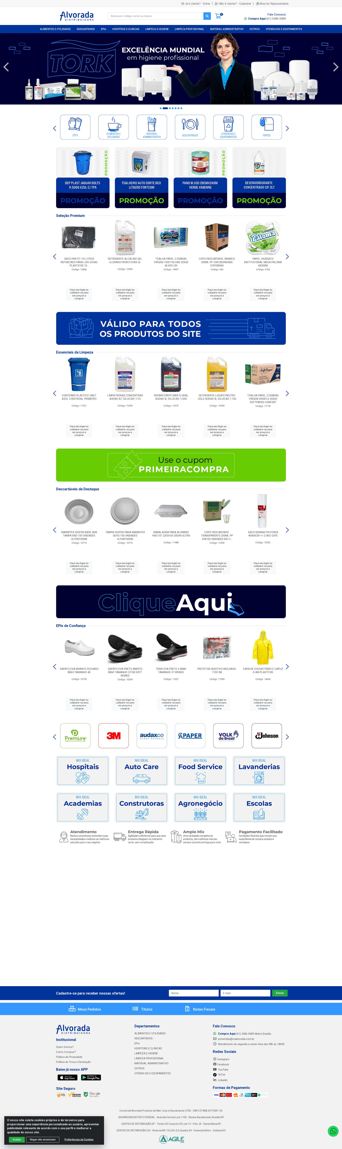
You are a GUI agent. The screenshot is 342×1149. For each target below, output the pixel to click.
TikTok (221, 1074)
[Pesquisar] (207, 16)
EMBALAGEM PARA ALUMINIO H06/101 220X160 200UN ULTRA (171, 534)
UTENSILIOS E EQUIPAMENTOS (152, 1073)
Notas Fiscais (203, 1009)
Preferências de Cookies (79, 1139)
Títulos (146, 1009)
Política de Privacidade (69, 1057)
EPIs (137, 1043)
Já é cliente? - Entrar (197, 3)
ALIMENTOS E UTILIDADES (150, 1033)
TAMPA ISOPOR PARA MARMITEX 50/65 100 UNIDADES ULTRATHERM (125, 536)
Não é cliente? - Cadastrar (235, 3)
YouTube (222, 1069)
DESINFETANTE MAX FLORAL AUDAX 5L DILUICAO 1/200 (171, 397)
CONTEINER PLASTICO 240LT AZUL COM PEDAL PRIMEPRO (79, 397)
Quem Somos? (65, 1047)
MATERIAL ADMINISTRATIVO (151, 1063)
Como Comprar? (66, 1052)
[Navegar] (6, 67)
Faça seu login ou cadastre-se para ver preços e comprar (79, 294)
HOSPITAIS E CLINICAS (148, 1048)
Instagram (223, 1059)
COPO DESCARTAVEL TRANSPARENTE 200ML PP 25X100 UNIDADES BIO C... (217, 536)
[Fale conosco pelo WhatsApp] (333, 1131)
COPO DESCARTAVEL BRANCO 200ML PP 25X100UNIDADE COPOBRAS (217, 262)
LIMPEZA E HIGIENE (146, 1053)
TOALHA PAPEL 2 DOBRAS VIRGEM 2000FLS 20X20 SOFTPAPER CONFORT (263, 399)
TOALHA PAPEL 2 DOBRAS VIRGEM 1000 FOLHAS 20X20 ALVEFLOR (171, 262)
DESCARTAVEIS (143, 1038)
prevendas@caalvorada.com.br (235, 1039)
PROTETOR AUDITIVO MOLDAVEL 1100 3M (217, 670)
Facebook (223, 1064)
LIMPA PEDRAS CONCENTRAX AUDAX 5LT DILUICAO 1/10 (125, 397)
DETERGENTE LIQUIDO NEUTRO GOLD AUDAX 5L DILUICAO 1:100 (217, 397)
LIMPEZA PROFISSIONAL (149, 1058)
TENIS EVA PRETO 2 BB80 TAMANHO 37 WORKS (171, 670)
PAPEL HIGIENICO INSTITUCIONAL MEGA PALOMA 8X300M (263, 262)
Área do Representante (274, 3)
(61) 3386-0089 (267, 18)
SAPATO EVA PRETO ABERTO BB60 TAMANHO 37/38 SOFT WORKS (125, 672)
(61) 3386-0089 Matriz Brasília (244, 1033)
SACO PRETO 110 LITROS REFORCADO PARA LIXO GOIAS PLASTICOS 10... (79, 262)
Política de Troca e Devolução (73, 1062)
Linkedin (222, 1080)
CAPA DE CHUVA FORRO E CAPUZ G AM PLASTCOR (263, 670)
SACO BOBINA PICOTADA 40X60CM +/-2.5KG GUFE (263, 534)
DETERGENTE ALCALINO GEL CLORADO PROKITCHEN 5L (125, 260)
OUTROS (139, 1068)
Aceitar (17, 1139)
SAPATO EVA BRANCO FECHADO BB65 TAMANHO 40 (79, 670)
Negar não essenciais (43, 1139)
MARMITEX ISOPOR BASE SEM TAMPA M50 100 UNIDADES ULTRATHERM (79, 536)
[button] (161, 108)
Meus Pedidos (89, 1009)
